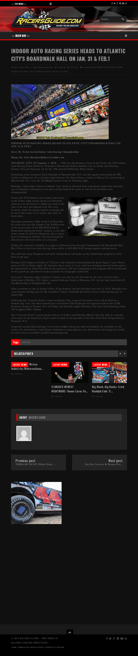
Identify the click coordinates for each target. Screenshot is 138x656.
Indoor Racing (38, 67)
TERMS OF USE (23, 647)
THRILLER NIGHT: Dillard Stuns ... (35, 464)
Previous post (25, 460)
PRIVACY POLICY (37, 647)
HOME (14, 647)
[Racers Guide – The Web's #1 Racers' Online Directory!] (48, 19)
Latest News (49, 67)
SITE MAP (60, 647)
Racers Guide (37, 417)
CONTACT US (50, 647)
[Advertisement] (39, 549)
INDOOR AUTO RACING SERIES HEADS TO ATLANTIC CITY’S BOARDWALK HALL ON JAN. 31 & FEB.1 (68, 54)
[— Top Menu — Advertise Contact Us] (69, 3)
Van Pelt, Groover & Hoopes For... (104, 464)
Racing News (26, 342)
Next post (116, 460)
